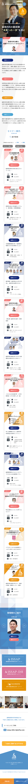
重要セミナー (7, 60)
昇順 (18, 142)
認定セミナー (7, 79)
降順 (24, 142)
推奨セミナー (7, 114)
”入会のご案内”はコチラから (14, 743)
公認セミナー (7, 97)
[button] (1, 44)
